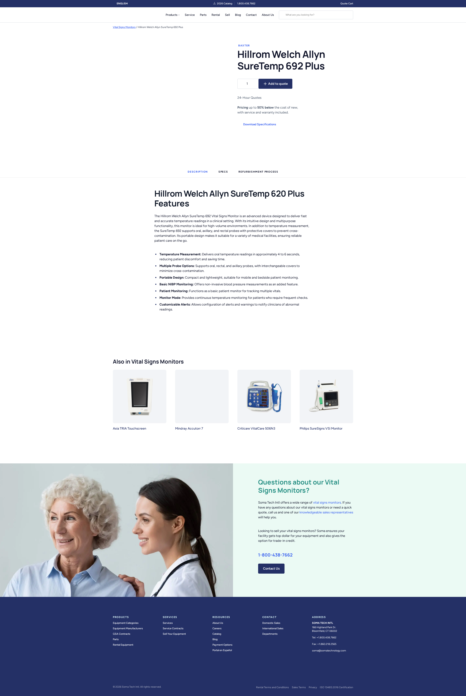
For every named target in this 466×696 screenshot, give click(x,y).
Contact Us (271, 569)
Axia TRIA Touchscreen (129, 428)
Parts (203, 15)
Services (168, 623)
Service (190, 15)
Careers (217, 628)
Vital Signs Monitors (124, 27)
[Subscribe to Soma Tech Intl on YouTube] (156, 677)
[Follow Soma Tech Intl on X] (125, 677)
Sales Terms (299, 687)
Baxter (244, 45)
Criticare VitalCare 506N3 (256, 428)
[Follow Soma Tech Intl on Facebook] (115, 677)
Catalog (216, 633)
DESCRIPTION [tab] (198, 171)
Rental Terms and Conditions (272, 687)
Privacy (313, 687)
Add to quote (278, 84)
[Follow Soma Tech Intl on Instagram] (135, 677)
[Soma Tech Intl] (121, 15)
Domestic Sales (271, 623)
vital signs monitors (327, 502)
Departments (270, 633)
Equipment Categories (126, 623)
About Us (268, 15)
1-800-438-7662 (275, 555)
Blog (238, 15)
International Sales (272, 628)
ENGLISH (122, 3)
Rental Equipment (123, 644)
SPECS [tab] (223, 171)
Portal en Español (222, 650)
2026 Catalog (224, 3)
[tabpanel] (233, 250)
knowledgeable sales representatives (326, 512)
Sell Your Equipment (174, 633)
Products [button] (171, 15)
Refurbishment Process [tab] (258, 171)
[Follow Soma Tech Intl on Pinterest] (166, 677)
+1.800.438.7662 (326, 637)
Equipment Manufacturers (128, 628)
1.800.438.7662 (246, 3)
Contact (251, 15)
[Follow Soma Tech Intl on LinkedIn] (145, 677)
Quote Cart (346, 3)
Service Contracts (173, 628)
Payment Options (222, 644)
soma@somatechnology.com (329, 650)
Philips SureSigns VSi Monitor (321, 428)
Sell (227, 15)
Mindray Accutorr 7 (189, 428)
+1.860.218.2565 (326, 644)
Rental (216, 15)
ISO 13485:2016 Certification (336, 687)
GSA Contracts (121, 633)
